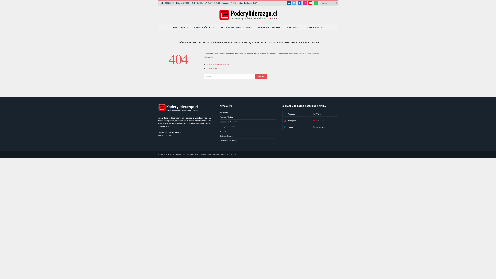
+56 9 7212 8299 (165, 135)
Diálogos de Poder (269, 27)
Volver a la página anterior (218, 64)
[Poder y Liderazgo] (248, 15)
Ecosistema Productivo (235, 27)
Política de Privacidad (228, 141)
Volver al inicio (213, 68)
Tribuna (291, 27)
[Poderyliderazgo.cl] (178, 115)
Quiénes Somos (314, 27)
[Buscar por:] (230, 76)
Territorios (178, 27)
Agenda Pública (203, 27)
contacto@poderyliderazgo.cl (170, 132)
